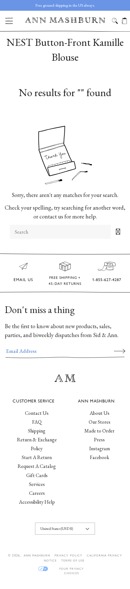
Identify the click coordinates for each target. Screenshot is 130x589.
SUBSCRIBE (119, 351)
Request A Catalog (37, 466)
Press (99, 439)
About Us (99, 413)
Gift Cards (37, 475)
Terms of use (73, 560)
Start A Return (37, 457)
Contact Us (37, 413)
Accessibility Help (37, 502)
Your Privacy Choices (71, 569)
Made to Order (99, 430)
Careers (37, 493)
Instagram (99, 448)
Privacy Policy (68, 555)
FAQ (37, 422)
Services (37, 484)
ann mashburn (37, 555)
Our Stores (99, 422)
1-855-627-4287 (106, 279)
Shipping (36, 430)
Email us (23, 279)
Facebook (99, 457)
